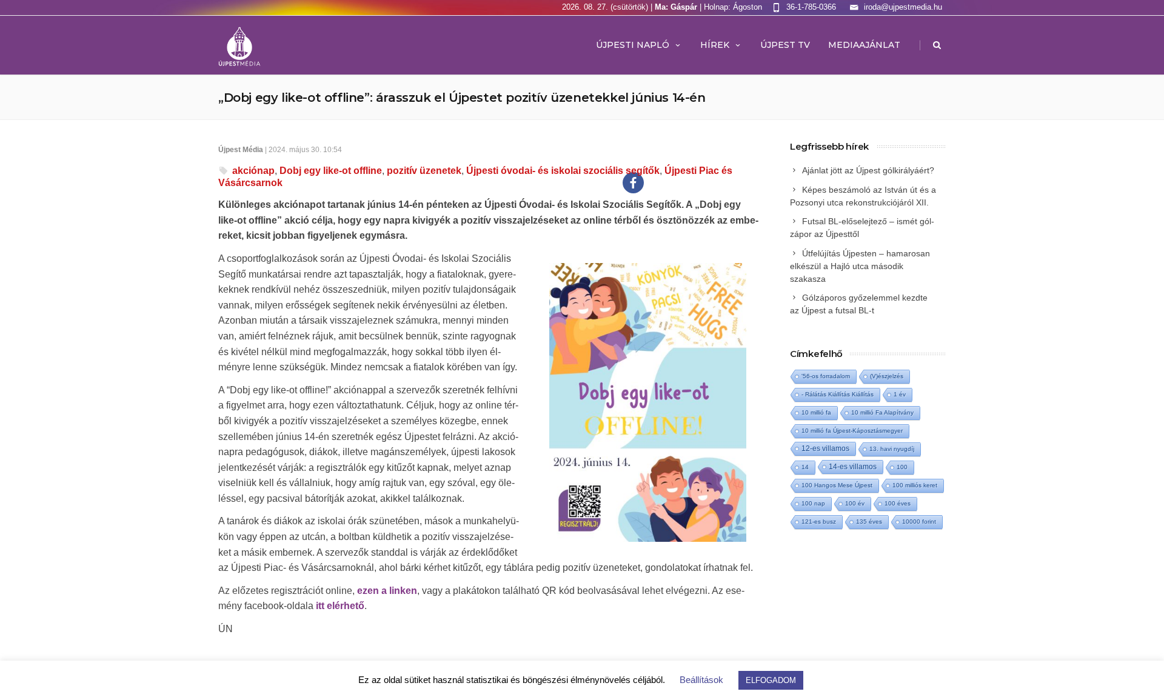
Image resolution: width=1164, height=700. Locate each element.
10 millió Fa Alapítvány (882, 412)
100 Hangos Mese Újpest (836, 485)
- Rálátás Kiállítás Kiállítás (837, 394)
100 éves (898, 503)
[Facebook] (633, 182)
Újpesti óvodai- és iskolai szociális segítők (563, 170)
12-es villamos (825, 448)
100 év (855, 503)
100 (902, 467)
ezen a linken (387, 590)
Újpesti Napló (632, 44)
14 (805, 467)
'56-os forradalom (825, 376)
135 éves (869, 521)
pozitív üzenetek (424, 170)
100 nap (813, 503)
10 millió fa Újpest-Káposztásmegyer (852, 430)
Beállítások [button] (701, 680)
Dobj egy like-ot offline (330, 170)
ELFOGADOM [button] (771, 680)
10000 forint (919, 521)
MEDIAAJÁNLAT (864, 44)
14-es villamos (853, 466)
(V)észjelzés (886, 376)
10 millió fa (816, 412)
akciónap (253, 170)
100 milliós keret (914, 485)
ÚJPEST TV (785, 44)
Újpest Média (240, 149)
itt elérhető (340, 606)
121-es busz (818, 521)
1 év (900, 394)
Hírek (714, 44)
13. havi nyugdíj (891, 448)
